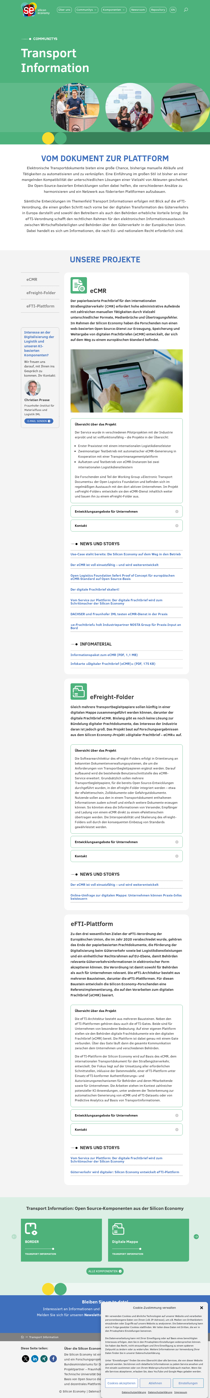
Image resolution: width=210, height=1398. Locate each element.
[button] (202, 1308)
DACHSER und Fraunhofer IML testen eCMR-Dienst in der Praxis (119, 614)
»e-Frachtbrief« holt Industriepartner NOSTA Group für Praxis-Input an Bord (126, 626)
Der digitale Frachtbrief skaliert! (95, 589)
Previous (18, 1240)
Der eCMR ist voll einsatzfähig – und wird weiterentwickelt (115, 564)
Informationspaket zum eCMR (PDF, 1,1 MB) (104, 655)
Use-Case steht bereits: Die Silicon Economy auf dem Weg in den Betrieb (126, 554)
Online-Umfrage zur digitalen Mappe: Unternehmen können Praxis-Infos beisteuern (126, 897)
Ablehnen (155, 1383)
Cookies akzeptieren (121, 1383)
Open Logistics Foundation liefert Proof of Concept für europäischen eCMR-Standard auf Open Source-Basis (123, 577)
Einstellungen (188, 1383)
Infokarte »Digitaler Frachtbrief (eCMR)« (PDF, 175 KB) (113, 663)
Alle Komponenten (103, 1271)
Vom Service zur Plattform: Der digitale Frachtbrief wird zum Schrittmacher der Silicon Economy (116, 602)
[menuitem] (64, 10)
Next (192, 1240)
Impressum (180, 1392)
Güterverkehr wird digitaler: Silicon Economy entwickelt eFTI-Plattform (125, 1172)
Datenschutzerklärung (134, 1392)
